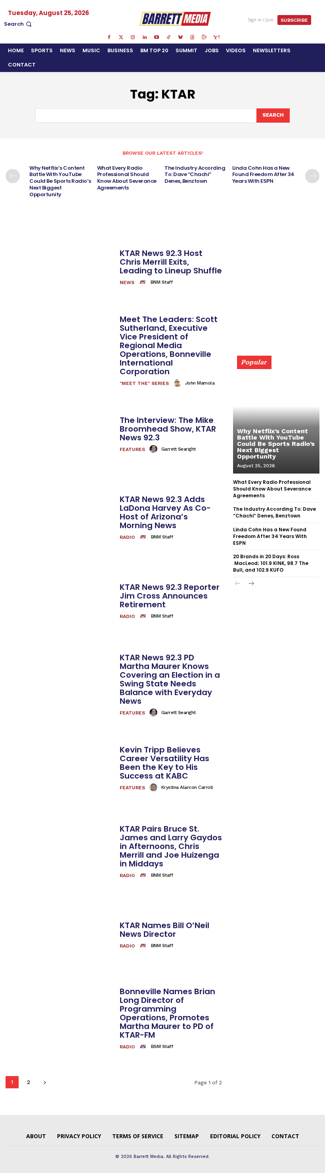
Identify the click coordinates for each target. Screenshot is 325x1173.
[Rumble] (204, 37)
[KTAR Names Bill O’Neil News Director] (60, 936)
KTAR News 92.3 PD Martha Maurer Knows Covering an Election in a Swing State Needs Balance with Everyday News (170, 679)
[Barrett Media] (175, 18)
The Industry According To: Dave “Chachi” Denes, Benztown (194, 174)
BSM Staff (162, 1046)
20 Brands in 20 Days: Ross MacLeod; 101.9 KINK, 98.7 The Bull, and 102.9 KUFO (270, 563)
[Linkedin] (144, 37)
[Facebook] (109, 37)
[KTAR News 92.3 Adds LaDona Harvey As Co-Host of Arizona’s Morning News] (60, 518)
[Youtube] (156, 37)
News (127, 282)
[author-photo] (144, 282)
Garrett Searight (178, 449)
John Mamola (200, 383)
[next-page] (312, 176)
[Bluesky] (180, 37)
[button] (18, 24)
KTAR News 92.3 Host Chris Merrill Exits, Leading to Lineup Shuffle (171, 262)
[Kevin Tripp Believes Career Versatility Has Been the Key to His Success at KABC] (60, 769)
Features (132, 449)
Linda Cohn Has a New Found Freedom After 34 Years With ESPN (263, 174)
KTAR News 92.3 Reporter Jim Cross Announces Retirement (170, 596)
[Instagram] (133, 37)
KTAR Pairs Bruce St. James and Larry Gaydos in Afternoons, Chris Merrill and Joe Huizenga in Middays (171, 846)
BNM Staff (162, 282)
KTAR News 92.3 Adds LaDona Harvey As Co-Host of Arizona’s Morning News (165, 512)
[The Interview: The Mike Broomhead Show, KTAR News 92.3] (60, 434)
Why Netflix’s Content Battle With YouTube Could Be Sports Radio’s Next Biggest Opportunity (60, 181)
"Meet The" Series (144, 383)
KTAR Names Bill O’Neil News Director (164, 930)
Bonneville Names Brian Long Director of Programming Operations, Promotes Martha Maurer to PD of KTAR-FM (167, 1013)
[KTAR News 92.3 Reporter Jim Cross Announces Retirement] (60, 601)
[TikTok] (168, 37)
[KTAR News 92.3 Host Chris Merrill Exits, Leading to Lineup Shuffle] (60, 267)
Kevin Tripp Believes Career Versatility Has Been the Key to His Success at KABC (164, 762)
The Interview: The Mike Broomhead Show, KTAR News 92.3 (168, 429)
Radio (127, 537)
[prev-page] (13, 176)
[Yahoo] (216, 37)
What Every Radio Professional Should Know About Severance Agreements (127, 178)
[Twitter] (121, 37)
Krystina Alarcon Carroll (187, 787)
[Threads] (192, 37)
